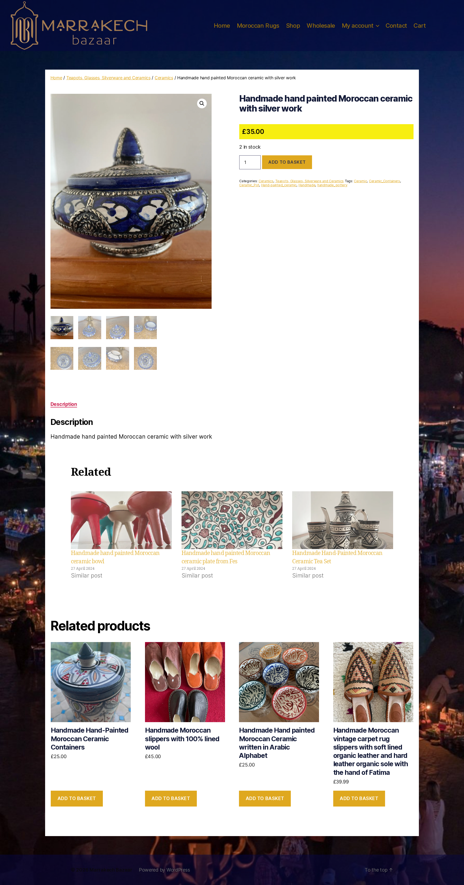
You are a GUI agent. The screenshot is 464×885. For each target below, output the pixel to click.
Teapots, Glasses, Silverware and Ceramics (108, 77)
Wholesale (321, 25)
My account (358, 25)
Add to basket (287, 162)
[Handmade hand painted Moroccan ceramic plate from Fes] (232, 520)
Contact (396, 25)
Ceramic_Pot (249, 185)
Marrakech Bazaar (110, 870)
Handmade (307, 185)
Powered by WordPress (164, 870)
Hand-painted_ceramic (279, 185)
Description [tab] (63, 404)
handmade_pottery (332, 185)
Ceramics (164, 77)
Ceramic (360, 181)
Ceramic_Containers (384, 181)
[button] (202, 103)
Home (222, 25)
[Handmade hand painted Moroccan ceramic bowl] (121, 520)
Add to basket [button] (76, 798)
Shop (293, 25)
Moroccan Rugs (258, 25)
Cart (420, 25)
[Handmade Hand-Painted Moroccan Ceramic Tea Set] (342, 520)
